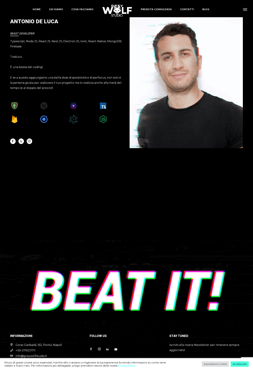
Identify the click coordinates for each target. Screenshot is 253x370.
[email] (117, 349)
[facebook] (12, 141)
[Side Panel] (245, 9)
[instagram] (29, 141)
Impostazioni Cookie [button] (215, 364)
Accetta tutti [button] (240, 364)
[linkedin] (109, 349)
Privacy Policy (126, 365)
